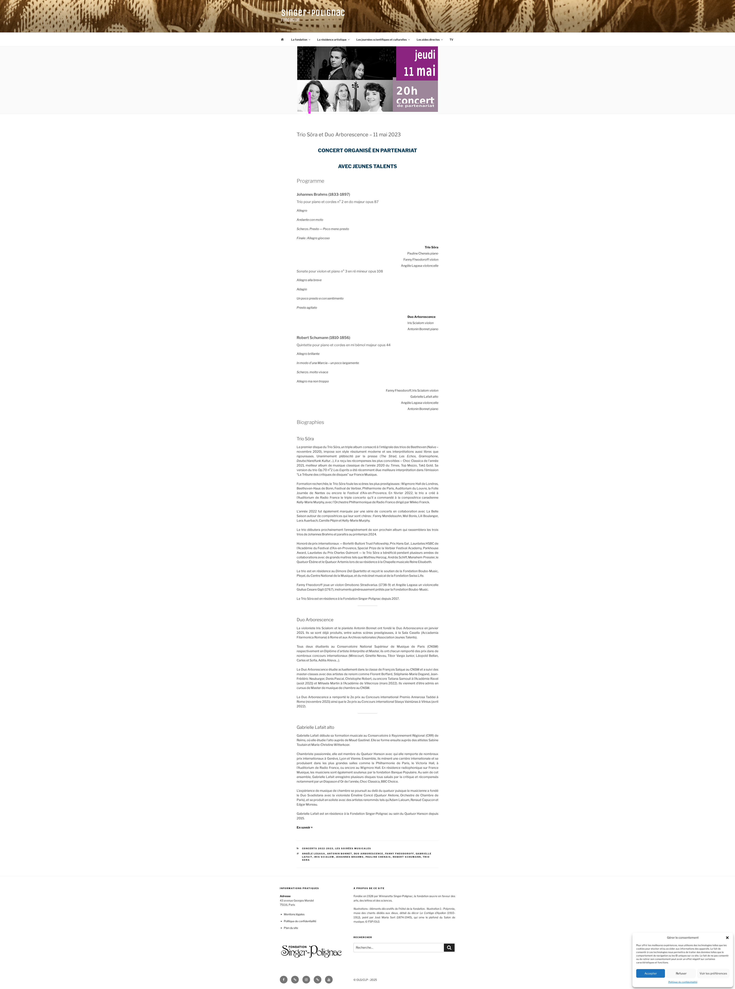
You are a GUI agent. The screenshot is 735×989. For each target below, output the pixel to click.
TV (451, 39)
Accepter (650, 973)
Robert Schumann (407, 857)
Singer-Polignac (313, 12)
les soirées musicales (353, 848)
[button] (727, 938)
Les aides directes (428, 39)
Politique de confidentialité (682, 982)
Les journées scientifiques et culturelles (381, 39)
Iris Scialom (324, 857)
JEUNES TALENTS (375, 166)
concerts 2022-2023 (317, 848)
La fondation (299, 39)
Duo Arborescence (368, 853)
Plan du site (291, 927)
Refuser (681, 973)
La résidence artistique (331, 39)
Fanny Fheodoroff (399, 853)
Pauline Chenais (378, 857)
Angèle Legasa (313, 853)
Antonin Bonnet (339, 853)
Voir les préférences (713, 973)
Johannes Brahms (350, 857)
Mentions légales (294, 914)
